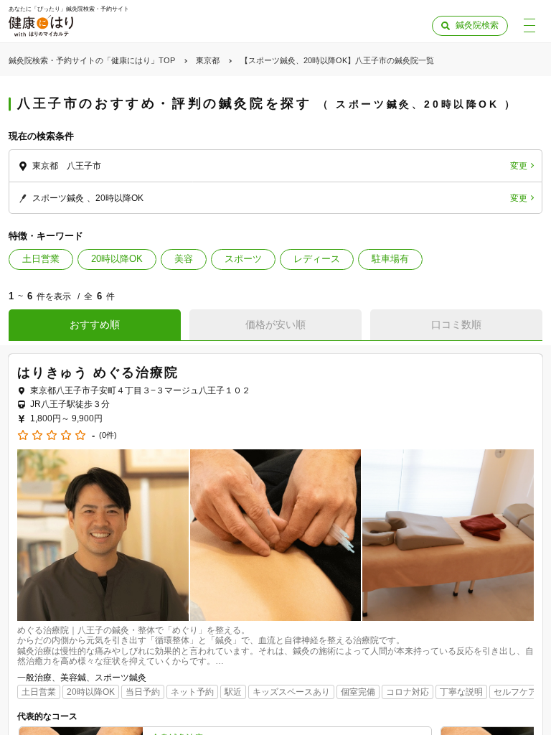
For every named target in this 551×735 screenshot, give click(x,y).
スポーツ (243, 258)
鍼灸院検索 (477, 25)
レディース (316, 258)
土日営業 (41, 258)
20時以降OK (117, 258)
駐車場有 (390, 258)
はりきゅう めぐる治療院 (98, 372)
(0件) (108, 435)
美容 (183, 258)
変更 (518, 165)
